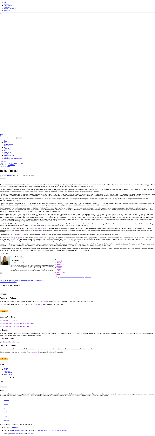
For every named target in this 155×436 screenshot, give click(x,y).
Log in (5, 369)
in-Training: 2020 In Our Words (13, 158)
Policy (5, 147)
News (5, 141)
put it (10, 239)
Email (2, 289)
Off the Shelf (7, 149)
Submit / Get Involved (10, 8)
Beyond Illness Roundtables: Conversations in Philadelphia (21, 280)
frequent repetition (16, 234)
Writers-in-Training (9, 155)
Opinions (6, 145)
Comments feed (8, 372)
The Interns (7, 7)
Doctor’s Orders (8, 152)
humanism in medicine (66, 277)
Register (6, 368)
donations (45, 301)
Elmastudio (31, 433)
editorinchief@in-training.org (19, 430)
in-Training (15, 427)
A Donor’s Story (8, 282)
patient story (87, 277)
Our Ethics (7, 10)
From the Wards (8, 144)
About (5, 2)
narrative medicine (78, 277)
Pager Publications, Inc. (33, 304)
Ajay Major (15, 433)
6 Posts (22, 257)
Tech (5, 150)
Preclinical (7, 142)
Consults (6, 154)
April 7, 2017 (11, 165)
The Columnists (8, 5)
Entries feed (7, 371)
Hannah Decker (6, 175)
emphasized (40, 228)
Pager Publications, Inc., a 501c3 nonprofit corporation (52, 430)
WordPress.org (8, 374)
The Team (6, 4)
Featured (2, 163)
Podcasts (6, 157)
